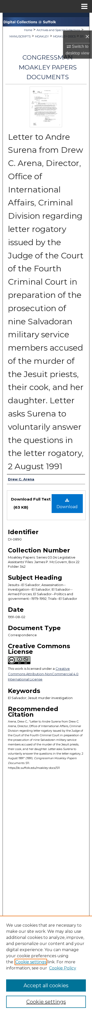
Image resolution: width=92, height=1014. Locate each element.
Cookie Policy (62, 968)
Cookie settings (30, 962)
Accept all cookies (46, 985)
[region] (46, 965)
